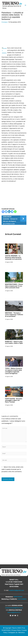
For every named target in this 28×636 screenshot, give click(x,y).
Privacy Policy (16, 630)
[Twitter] (6, 211)
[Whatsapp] (15, 211)
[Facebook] (3, 211)
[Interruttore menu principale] (25, 5)
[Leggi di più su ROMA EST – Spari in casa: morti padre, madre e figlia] (14, 334)
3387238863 (22, 599)
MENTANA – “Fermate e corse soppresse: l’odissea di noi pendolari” (14, 314)
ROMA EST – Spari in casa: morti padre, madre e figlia (14, 342)
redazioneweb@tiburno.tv (14, 608)
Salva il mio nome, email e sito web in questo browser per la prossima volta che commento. (12, 469)
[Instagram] (17, 615)
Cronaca (4, 22)
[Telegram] (12, 211)
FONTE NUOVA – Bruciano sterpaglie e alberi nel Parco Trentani (13, 400)
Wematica (21, 632)
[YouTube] (15, 615)
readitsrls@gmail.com (16, 590)
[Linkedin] (9, 211)
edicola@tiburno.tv (14, 612)
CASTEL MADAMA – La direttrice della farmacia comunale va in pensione (13, 257)
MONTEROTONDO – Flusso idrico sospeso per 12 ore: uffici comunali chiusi (14, 285)
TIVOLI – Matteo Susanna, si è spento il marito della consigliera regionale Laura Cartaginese (13, 371)
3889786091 (17, 597)
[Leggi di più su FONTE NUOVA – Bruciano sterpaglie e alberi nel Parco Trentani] (14, 391)
